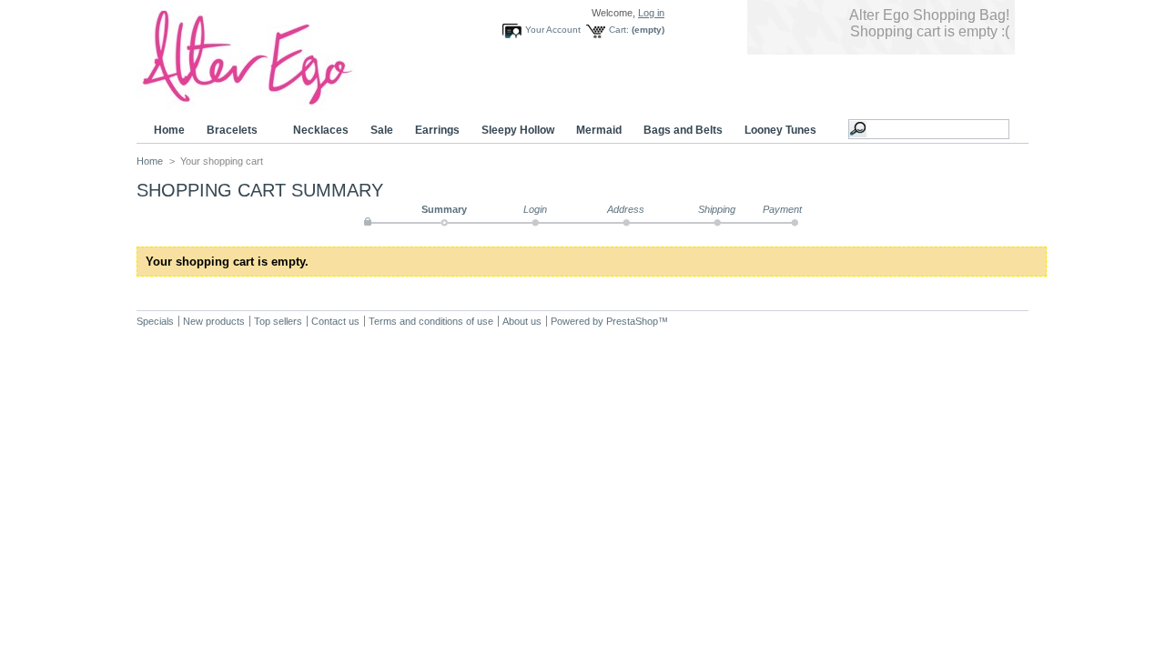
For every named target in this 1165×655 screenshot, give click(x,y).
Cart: (619, 30)
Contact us (335, 321)
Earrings (437, 130)
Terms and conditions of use (431, 321)
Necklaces (321, 130)
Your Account (553, 30)
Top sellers (278, 321)
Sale (381, 130)
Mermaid (599, 130)
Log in (651, 12)
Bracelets (227, 130)
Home (169, 130)
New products (214, 321)
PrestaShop (632, 321)
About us (522, 321)
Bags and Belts (683, 130)
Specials (155, 321)
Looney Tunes (775, 130)
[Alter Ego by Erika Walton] (273, 103)
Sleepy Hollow (517, 130)
